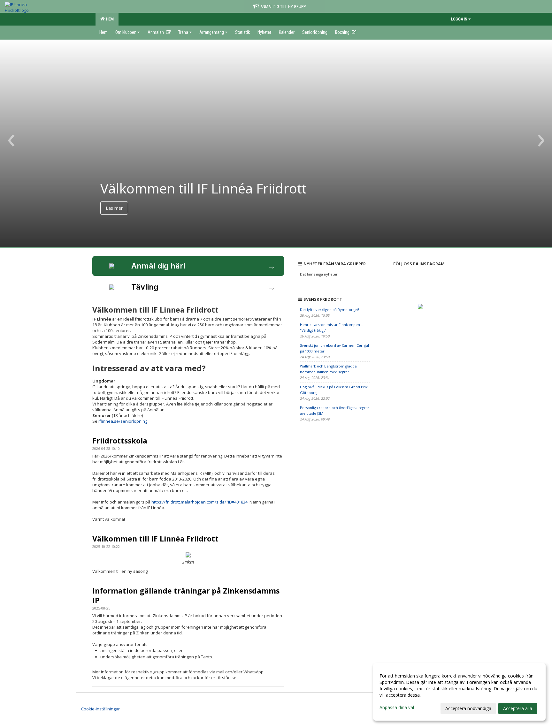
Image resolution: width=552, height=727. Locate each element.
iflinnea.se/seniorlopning (122, 421)
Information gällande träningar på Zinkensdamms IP (186, 595)
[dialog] (459, 692)
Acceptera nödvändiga (468, 708)
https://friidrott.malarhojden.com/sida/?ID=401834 (199, 502)
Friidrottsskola (119, 440)
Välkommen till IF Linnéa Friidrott (155, 539)
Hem (109, 19)
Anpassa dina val (396, 707)
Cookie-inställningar (100, 709)
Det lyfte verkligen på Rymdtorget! (329, 309)
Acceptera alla (517, 708)
